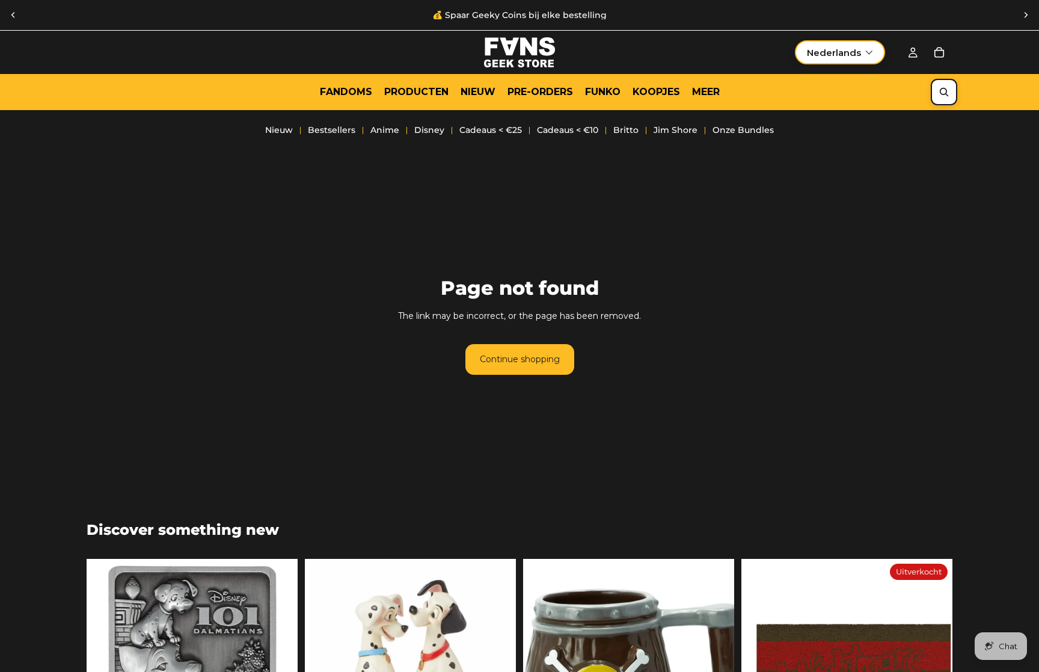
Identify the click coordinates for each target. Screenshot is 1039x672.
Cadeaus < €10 (567, 130)
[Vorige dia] (13, 15)
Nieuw (279, 130)
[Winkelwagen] (939, 52)
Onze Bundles (743, 130)
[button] (840, 52)
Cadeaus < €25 (490, 130)
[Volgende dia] (1026, 15)
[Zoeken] (944, 92)
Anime (384, 130)
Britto (626, 130)
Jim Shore (675, 130)
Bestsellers (331, 130)
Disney (429, 130)
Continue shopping (520, 359)
